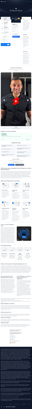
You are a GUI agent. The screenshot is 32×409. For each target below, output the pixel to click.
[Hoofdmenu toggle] (30, 1)
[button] (19, 18)
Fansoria (4, 1)
